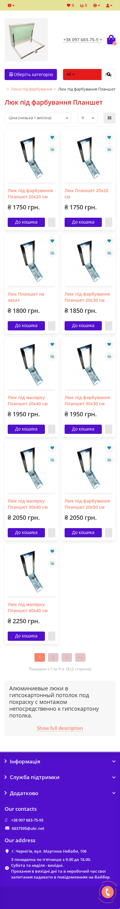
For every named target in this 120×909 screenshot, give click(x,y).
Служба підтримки (35, 777)
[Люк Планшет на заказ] (31, 261)
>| (80, 657)
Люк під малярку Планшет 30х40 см (28, 504)
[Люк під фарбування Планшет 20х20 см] (31, 158)
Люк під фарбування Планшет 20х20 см (30, 194)
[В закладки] (52, 137)
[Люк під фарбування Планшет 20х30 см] (88, 261)
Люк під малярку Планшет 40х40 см (28, 607)
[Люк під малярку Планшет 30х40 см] (31, 468)
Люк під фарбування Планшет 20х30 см (87, 297)
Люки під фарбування (31, 89)
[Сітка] (109, 118)
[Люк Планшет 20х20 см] (88, 158)
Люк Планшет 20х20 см (86, 194)
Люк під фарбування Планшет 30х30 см (87, 400)
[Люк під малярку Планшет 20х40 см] (31, 364)
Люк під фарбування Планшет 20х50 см (87, 504)
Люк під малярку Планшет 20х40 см (28, 400)
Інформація (25, 761)
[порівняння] (52, 149)
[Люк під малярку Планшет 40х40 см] (31, 571)
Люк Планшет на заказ (26, 297)
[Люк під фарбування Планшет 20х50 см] (88, 468)
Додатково (24, 793)
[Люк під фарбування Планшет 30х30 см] (88, 364)
